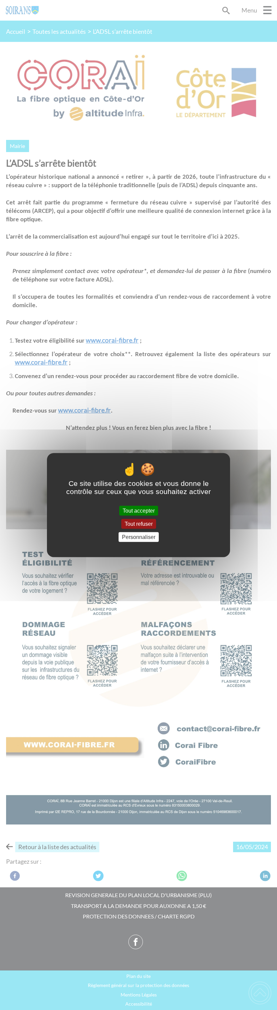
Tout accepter (139, 510)
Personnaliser (138, 537)
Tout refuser (139, 523)
